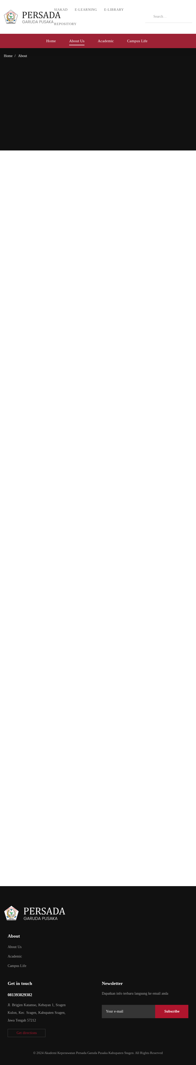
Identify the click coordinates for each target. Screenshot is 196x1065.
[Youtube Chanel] (139, 1032)
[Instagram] (127, 1032)
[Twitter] (104, 1032)
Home (8, 56)
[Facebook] (116, 1032)
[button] (26, 1033)
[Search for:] (168, 16)
